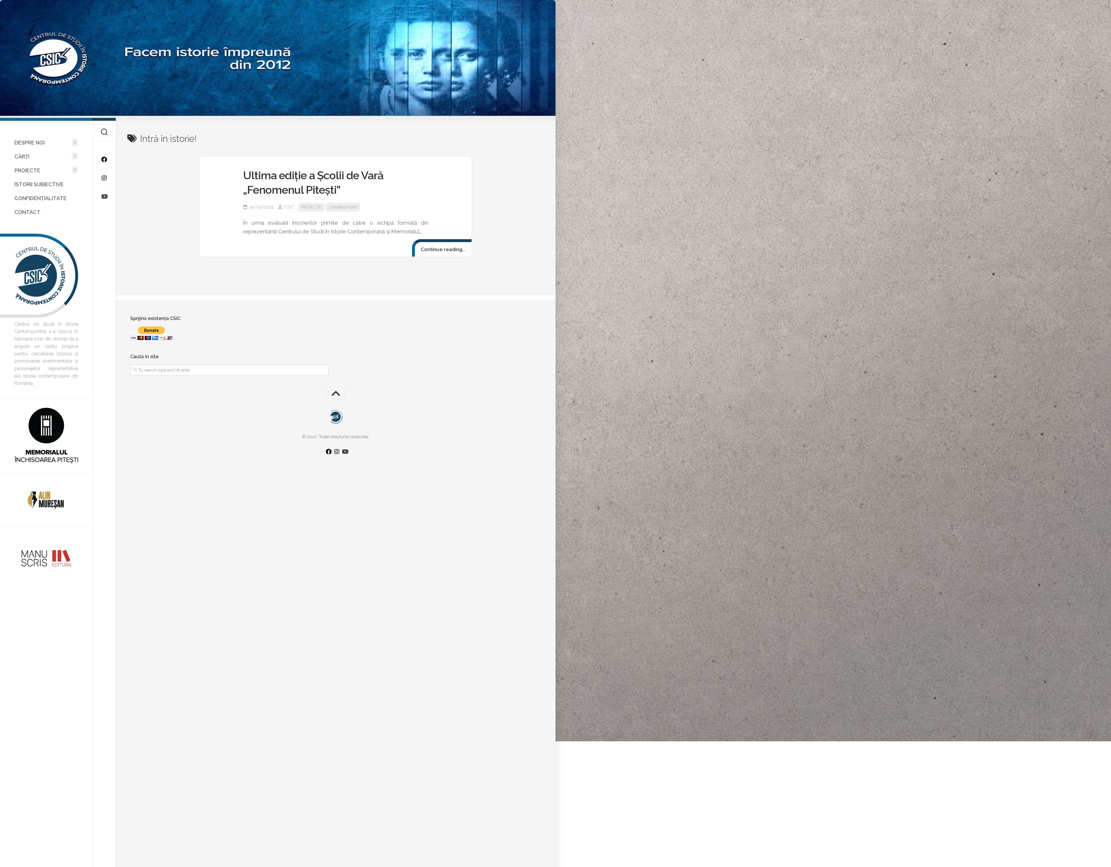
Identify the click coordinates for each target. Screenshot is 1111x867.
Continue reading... (443, 249)
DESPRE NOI (29, 143)
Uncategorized (343, 207)
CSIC (289, 207)
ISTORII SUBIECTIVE (39, 184)
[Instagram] (104, 178)
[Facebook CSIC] (104, 159)
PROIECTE (27, 170)
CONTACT (27, 212)
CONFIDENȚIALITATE (40, 198)
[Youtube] (104, 197)
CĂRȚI (22, 156)
